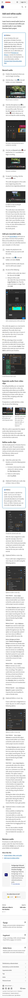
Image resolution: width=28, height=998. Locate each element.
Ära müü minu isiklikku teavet (8, 995)
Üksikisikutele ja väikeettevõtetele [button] (10, 963)
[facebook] (3, 988)
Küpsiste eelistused (14, 993)
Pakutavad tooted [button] (6, 980)
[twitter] (8, 988)
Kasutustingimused (6, 993)
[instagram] (6, 988)
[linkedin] (11, 988)
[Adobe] (8, 2)
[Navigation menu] (2, 2)
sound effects (13, 236)
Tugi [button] (3, 973)
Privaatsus (20, 991)
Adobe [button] (4, 977)
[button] (17, 2)
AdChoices (18, 995)
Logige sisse (23, 2)
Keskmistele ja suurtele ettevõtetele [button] (10, 966)
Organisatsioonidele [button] (7, 970)
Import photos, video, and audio (13, 855)
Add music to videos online (11, 858)
